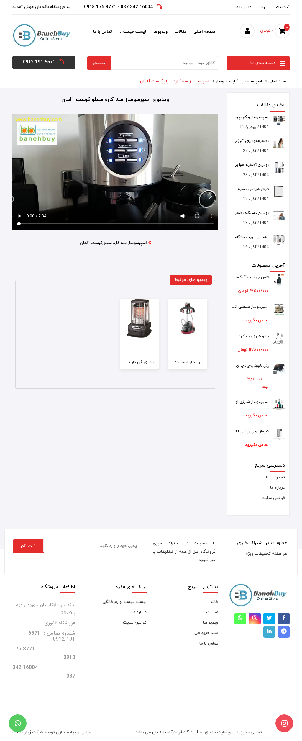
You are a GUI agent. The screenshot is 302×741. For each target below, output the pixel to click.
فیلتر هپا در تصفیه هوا (250, 189)
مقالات (180, 32)
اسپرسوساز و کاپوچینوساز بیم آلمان (250, 117)
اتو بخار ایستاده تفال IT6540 (177, 362)
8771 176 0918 (100, 7)
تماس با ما (244, 7)
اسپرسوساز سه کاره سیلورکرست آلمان (174, 81)
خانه (214, 602)
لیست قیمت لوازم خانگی (125, 602)
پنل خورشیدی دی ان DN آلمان (250, 366)
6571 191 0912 (39, 62)
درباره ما (277, 487)
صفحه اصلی (204, 32)
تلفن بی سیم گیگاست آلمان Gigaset (250, 277)
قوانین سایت (273, 498)
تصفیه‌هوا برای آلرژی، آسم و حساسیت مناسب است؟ (250, 141)
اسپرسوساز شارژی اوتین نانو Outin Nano (250, 402)
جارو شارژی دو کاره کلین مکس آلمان (250, 336)
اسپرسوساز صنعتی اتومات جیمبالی (250, 307)
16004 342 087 (137, 7)
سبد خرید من (206, 633)
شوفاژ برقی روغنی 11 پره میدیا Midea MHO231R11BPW (250, 431)
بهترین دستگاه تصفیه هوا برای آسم (250, 213)
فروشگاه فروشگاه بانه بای (175, 732)
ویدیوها (160, 32)
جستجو (99, 63)
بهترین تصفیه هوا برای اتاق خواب (250, 165)
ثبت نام (283, 7)
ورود (265, 7)
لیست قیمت (134, 32)
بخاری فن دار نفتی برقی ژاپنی (128, 362)
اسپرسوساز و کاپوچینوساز (239, 81)
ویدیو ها (210, 622)
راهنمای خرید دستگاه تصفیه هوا (250, 237)
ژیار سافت (21, 732)
